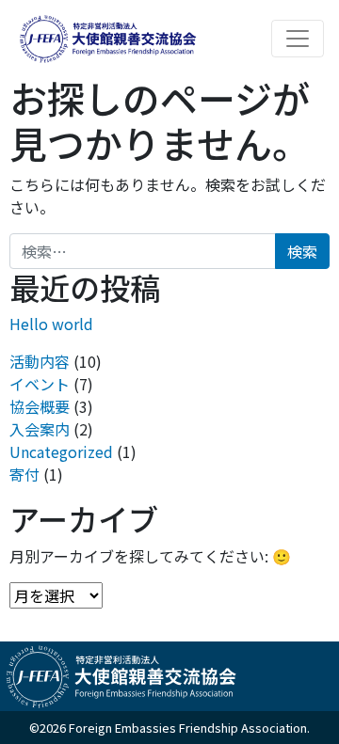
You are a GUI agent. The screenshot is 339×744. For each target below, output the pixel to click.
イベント (39, 383)
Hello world (51, 323)
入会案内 (39, 429)
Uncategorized (61, 451)
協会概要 (39, 406)
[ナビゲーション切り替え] (297, 38)
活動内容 (39, 361)
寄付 (24, 474)
